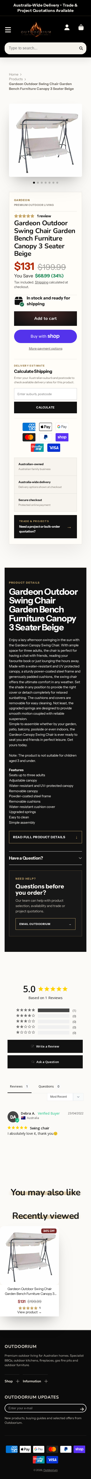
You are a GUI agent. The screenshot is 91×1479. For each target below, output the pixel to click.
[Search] (81, 48)
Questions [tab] (46, 1086)
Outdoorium (50, 1470)
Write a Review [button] (47, 1046)
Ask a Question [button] (47, 1062)
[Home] (35, 30)
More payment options (45, 348)
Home (13, 74)
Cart (81, 29)
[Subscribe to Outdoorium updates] (81, 1409)
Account (67, 29)
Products (16, 79)
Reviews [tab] (16, 1086)
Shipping (41, 282)
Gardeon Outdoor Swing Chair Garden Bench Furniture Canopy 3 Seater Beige (29, 1271)
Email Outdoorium (45, 924)
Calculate (45, 407)
